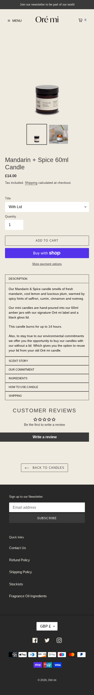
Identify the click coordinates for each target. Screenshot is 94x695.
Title (8, 198)
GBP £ (45, 626)
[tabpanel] (47, 320)
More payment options (47, 264)
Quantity (10, 216)
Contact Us (17, 548)
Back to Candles (47, 467)
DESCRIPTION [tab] (18, 278)
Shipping (31, 182)
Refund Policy (19, 560)
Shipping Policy (20, 572)
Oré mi (52, 680)
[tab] (47, 361)
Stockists (16, 584)
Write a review (45, 437)
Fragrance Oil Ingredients (28, 596)
